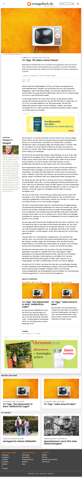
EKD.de (44, 457)
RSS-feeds (25, 455)
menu (4, 4)
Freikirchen (46, 462)
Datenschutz (43, 473)
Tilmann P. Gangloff (44, 75)
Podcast (24, 462)
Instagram (5, 457)
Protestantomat (27, 459)
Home (23, 80)
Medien (53, 75)
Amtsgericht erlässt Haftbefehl (19, 441)
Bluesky (4, 464)
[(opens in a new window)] (51, 124)
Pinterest (5, 462)
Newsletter (26, 457)
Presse (37, 473)
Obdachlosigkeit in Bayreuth (55, 439)
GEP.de (44, 455)
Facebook (5, 455)
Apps (23, 464)
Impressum (51, 473)
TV (34, 333)
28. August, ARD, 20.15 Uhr (61, 282)
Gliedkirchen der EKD (49, 459)
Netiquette (31, 473)
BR (23, 333)
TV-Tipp (38, 333)
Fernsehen (28, 333)
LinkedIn (5, 468)
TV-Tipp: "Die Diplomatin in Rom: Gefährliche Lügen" (35, 304)
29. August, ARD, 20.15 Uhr (32, 282)
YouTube (5, 459)
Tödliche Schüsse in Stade (13, 439)
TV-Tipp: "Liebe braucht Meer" (60, 404)
